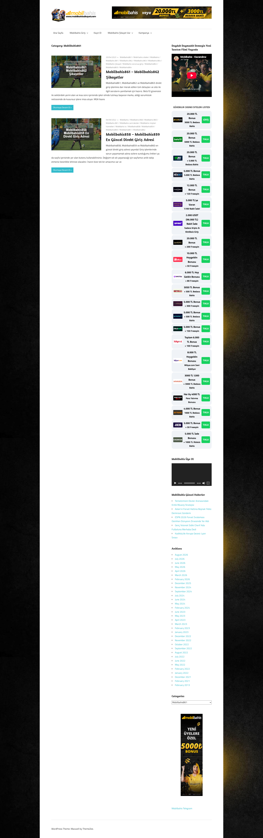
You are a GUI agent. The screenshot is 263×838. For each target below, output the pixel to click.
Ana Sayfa (58, 33)
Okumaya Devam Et (61, 107)
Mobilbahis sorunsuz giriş (133, 63)
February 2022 (182, 669)
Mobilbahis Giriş (77, 33)
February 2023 (182, 628)
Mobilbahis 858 (136, 119)
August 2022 (181, 652)
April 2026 (180, 571)
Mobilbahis (154, 57)
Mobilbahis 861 (112, 60)
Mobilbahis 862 (126, 60)
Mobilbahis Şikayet (113, 63)
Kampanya (144, 33)
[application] (192, 474)
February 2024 (182, 608)
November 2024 (183, 587)
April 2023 (180, 620)
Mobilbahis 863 (140, 60)
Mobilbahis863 (112, 67)
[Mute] (203, 483)
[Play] (175, 483)
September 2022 (183, 648)
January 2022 (181, 673)
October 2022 (182, 644)
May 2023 (180, 616)
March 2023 (181, 624)
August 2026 (181, 555)
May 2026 (180, 567)
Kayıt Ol (97, 33)
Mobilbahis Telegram (182, 808)
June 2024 (180, 599)
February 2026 (182, 579)
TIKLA (206, 139)
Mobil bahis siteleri (141, 57)
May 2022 (180, 664)
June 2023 (180, 612)
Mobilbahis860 (112, 129)
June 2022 (180, 660)
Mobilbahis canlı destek (129, 123)
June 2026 (180, 563)
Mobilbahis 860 (150, 119)
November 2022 (183, 640)
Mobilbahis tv (121, 126)
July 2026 (180, 559)
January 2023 (181, 632)
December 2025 (183, 583)
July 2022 (180, 656)
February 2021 (182, 681)
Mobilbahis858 (134, 126)
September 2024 (183, 591)
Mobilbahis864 (126, 67)
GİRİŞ (206, 119)
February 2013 (182, 685)
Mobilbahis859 (148, 126)
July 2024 (180, 595)
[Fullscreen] (208, 483)
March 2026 (181, 575)
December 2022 (183, 636)
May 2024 (180, 603)
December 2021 (183, 677)
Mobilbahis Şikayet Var (119, 33)
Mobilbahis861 (126, 57)
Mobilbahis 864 (154, 60)
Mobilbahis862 (151, 63)
